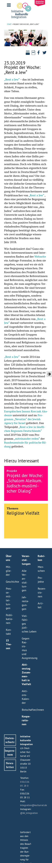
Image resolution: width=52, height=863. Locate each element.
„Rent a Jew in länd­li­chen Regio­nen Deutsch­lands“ (24, 429)
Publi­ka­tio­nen (9, 619)
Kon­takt (9, 632)
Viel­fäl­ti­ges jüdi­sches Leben (25, 623)
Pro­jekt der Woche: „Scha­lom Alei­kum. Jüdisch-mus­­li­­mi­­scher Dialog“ (25, 483)
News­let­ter (10, 765)
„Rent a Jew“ (12, 79)
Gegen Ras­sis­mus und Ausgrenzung (25, 648)
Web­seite (40, 256)
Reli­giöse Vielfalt (23, 513)
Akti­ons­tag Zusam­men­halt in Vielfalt (26, 674)
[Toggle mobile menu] (9, 5)
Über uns (9, 558)
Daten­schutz (10, 740)
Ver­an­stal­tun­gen (26, 560)
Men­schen (41, 569)
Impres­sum (10, 752)
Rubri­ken (41, 558)
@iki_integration (29, 813)
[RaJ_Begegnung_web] (26, 38)
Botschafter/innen (25, 710)
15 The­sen (9, 644)
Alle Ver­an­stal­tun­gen (24, 580)
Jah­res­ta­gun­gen (25, 603)
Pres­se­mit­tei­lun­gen (9, 598)
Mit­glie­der (8, 570)
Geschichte (9, 581)
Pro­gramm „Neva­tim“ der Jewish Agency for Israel (23, 419)
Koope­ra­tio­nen (26, 720)
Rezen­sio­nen (41, 592)
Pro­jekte (41, 579)
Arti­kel (40, 605)
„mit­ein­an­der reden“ (27, 438)
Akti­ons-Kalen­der (25, 697)
